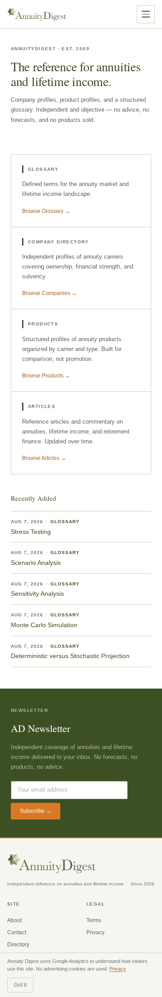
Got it (20, 985)
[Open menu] (146, 14)
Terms (93, 920)
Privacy (95, 932)
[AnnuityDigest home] (37, 14)
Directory (18, 944)
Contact (16, 932)
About (14, 920)
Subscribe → (35, 811)
